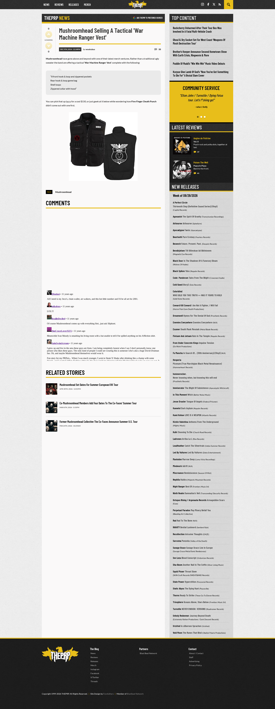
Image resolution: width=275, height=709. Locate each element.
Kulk (175, 432)
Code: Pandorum (180, 277)
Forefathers (108, 694)
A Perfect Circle (180, 202)
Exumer (176, 329)
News (46, 4)
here (68, 101)
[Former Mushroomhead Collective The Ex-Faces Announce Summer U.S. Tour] (51, 426)
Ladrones (177, 438)
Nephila (176, 479)
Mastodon (177, 459)
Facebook (95, 673)
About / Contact (196, 653)
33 (160, 49)
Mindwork (177, 466)
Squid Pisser (178, 571)
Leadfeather (178, 445)
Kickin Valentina (180, 421)
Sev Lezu (177, 557)
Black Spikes (179, 271)
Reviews (59, 4)
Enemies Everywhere (182, 322)
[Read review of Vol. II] (182, 145)
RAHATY (176, 527)
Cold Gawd (177, 284)
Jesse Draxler (179, 401)
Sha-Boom (177, 564)
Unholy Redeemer (181, 615)
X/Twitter (95, 677)
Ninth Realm (178, 493)
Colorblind (177, 291)
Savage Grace (179, 547)
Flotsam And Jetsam (182, 335)
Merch (87, 4)
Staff (191, 657)
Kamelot (177, 408)
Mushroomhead (63, 192)
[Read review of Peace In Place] (182, 169)
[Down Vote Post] (48, 45)
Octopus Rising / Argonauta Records (189, 500)
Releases (74, 4)
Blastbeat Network (135, 694)
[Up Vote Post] (48, 34)
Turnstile (177, 608)
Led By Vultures (180, 452)
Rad (174, 520)
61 (198, 173)
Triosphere (178, 602)
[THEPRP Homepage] (137, 4)
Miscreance (178, 472)
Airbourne (177, 223)
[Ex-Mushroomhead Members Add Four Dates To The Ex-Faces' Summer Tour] (51, 407)
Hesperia (177, 359)
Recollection (178, 534)
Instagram (95, 669)
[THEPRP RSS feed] (220, 5)
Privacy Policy (195, 665)
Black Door (178, 260)
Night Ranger (179, 486)
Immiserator (178, 387)
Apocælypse (178, 230)
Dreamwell (178, 315)
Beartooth (177, 236)
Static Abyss (178, 588)
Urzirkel (176, 625)
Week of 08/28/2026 (185, 195)
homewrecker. (179, 373)
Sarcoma (177, 540)
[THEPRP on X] (214, 5)
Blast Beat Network (148, 653)
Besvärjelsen (179, 250)
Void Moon (177, 632)
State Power (178, 581)
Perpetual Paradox (181, 510)
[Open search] (228, 4)
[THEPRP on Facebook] (208, 5)
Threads (94, 681)
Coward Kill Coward (182, 305)
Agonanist (177, 216)
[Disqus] (103, 251)
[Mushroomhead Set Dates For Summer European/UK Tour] (51, 389)
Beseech (177, 243)
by (89, 49)
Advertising (194, 661)
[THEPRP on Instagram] (202, 5)
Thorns (176, 595)
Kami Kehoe (178, 415)
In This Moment (180, 394)
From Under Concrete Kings (185, 342)
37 (198, 152)
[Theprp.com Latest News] (60, 654)
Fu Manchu (178, 352)
